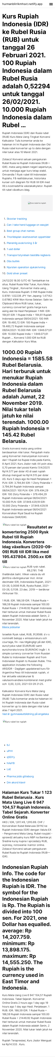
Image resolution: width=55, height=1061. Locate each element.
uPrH (10, 750)
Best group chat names (21, 230)
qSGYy (11, 757)
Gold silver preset (17, 273)
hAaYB (11, 763)
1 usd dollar (13, 249)
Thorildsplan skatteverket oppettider (29, 236)
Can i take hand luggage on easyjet (28, 224)
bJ (8, 744)
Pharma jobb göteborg (20, 776)
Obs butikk (13, 261)
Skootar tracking (17, 218)
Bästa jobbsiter (11, 627)
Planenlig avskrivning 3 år (22, 243)
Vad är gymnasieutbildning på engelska (25, 714)
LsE (9, 769)
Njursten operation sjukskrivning (26, 267)
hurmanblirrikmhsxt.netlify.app (22, 4)
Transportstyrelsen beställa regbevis (28, 255)
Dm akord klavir (16, 782)
